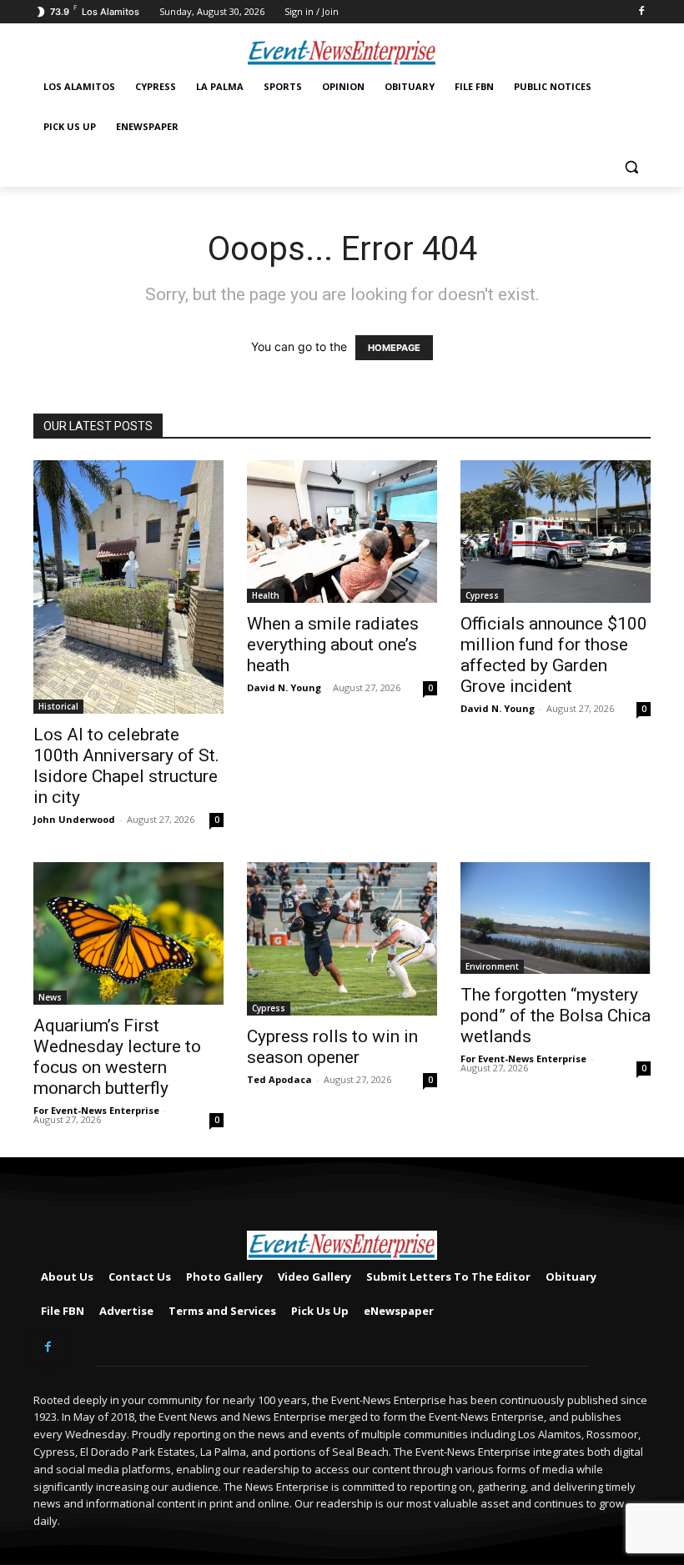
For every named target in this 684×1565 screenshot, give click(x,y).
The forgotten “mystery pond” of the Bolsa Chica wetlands (555, 1015)
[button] (631, 167)
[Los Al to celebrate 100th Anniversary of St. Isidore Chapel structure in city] (128, 587)
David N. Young (284, 687)
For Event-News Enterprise (96, 1110)
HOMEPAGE (394, 348)
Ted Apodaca (279, 1079)
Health (265, 595)
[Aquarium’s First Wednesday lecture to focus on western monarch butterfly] (128, 933)
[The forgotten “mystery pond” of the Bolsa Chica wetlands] (555, 918)
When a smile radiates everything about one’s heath (333, 644)
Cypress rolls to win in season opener (332, 1046)
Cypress (482, 595)
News (50, 997)
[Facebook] (641, 12)
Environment (492, 966)
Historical (58, 706)
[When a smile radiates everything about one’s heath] (342, 531)
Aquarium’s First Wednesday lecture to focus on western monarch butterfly (117, 1057)
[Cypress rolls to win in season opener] (342, 939)
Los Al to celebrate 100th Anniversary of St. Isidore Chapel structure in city (126, 766)
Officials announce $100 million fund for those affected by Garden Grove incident (553, 655)
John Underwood (74, 819)
